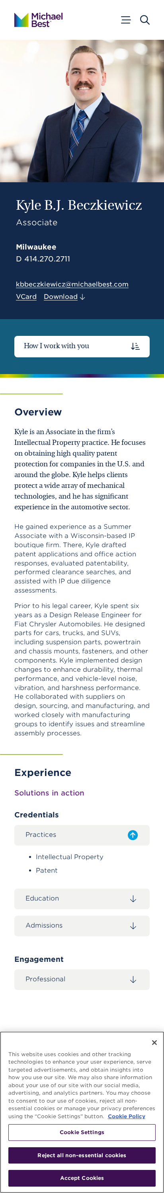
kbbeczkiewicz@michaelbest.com (72, 284)
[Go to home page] (38, 20)
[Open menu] (125, 20)
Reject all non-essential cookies (81, 1155)
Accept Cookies (82, 1178)
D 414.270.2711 (43, 259)
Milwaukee (36, 247)
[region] (82, 1112)
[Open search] (145, 20)
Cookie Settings (82, 1132)
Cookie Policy (126, 1116)
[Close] (154, 1042)
